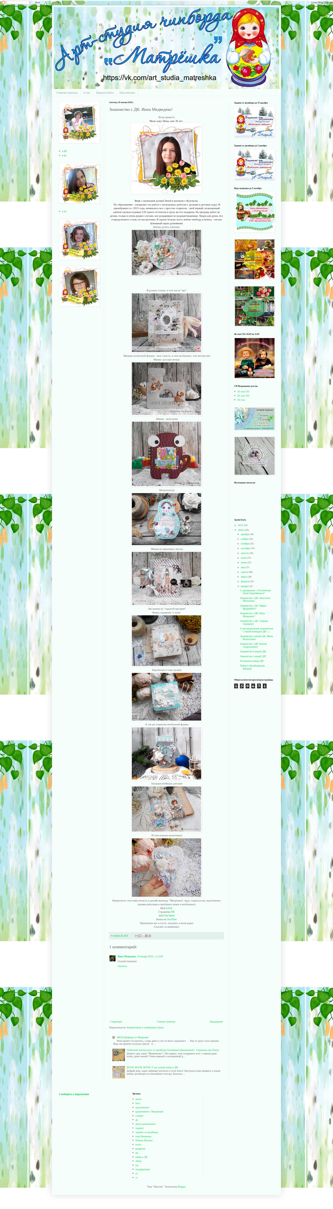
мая (243, 567)
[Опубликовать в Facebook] (146, 935)
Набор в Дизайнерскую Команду (252, 667)
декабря (245, 534)
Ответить (122, 966)
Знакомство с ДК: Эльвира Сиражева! (254, 622)
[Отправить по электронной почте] (136, 935)
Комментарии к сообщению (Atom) (145, 1027)
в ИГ (64, 151)
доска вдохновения (145, 1123)
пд (136, 1165)
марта (244, 576)
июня (244, 562)
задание (139, 1128)
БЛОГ (169, 908)
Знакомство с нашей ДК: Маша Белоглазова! (256, 637)
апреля (245, 572)
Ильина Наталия (143, 1140)
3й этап (241, 399)
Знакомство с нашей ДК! (253, 656)
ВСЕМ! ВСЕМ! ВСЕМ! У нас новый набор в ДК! (152, 1067)
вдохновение (142, 1107)
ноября (245, 538)
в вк (64, 155)
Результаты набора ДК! (252, 660)
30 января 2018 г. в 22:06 (150, 956)
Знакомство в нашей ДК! (253, 651)
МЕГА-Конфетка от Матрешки (133, 1037)
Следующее (116, 1021)
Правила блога (105, 92)
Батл (137, 1103)
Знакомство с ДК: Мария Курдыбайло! (253, 607)
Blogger (181, 1186)
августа (245, 553)
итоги (138, 1144)
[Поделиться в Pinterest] (149, 935)
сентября (246, 548)
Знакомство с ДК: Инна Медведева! (252, 615)
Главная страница (67, 92)
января (245, 586)
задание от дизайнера (146, 1132)
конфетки (140, 1148)
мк (136, 1152)
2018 (241, 530)
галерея (139, 1115)
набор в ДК (141, 1157)
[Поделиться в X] (143, 935)
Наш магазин (127, 92)
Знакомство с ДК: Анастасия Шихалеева (255, 599)
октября (245, 543)
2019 (241, 525)
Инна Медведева (127, 956)
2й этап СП (243, 395)
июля (244, 557)
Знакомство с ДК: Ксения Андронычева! (253, 645)
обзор (138, 1161)
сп (136, 1173)
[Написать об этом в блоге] (140, 935)
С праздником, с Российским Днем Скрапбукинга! (255, 592)
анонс (138, 1099)
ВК (173, 911)
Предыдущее (216, 1021)
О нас (86, 92)
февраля (245, 581)
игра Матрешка (143, 1136)
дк (136, 1119)
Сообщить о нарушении (74, 1094)
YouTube (172, 919)
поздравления (142, 1169)
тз (136, 1177)
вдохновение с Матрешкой (149, 1111)
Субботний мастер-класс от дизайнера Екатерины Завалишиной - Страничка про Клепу (173, 1050)
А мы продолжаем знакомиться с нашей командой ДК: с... (256, 630)
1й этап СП (243, 391)
